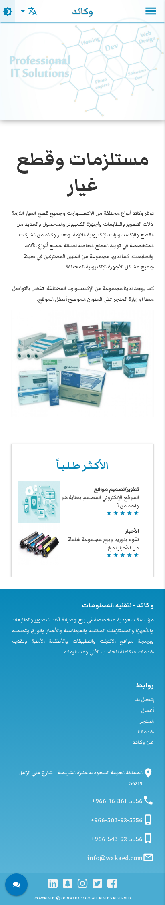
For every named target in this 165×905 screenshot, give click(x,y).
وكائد (82, 11)
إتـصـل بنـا (144, 699)
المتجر (147, 721)
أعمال (147, 710)
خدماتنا (146, 732)
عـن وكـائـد (143, 742)
